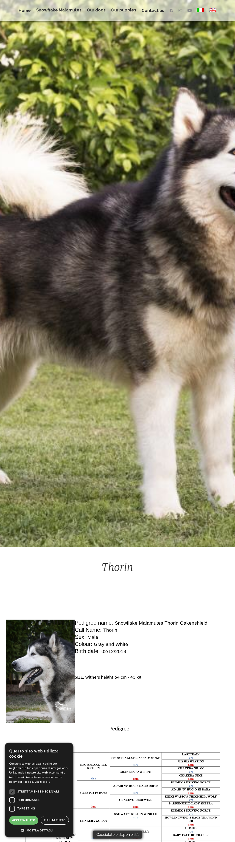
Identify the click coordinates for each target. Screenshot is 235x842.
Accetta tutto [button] (23, 820)
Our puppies (123, 10)
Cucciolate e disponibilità (117, 834)
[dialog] (39, 790)
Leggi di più (42, 782)
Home (25, 10)
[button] (39, 830)
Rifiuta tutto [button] (55, 820)
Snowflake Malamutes (58, 10)
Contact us (153, 10)
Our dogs (96, 10)
